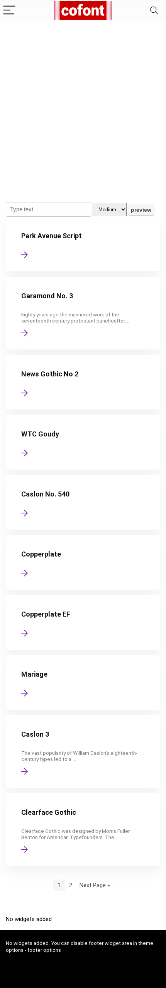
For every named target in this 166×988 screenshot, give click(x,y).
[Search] (154, 10)
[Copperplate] (83, 562)
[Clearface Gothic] (83, 829)
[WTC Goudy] (83, 442)
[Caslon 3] (83, 751)
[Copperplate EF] (83, 622)
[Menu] (9, 10)
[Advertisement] (83, 108)
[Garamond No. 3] (83, 313)
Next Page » (95, 885)
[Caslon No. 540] (83, 502)
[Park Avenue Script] (83, 244)
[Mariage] (83, 682)
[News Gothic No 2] (83, 382)
